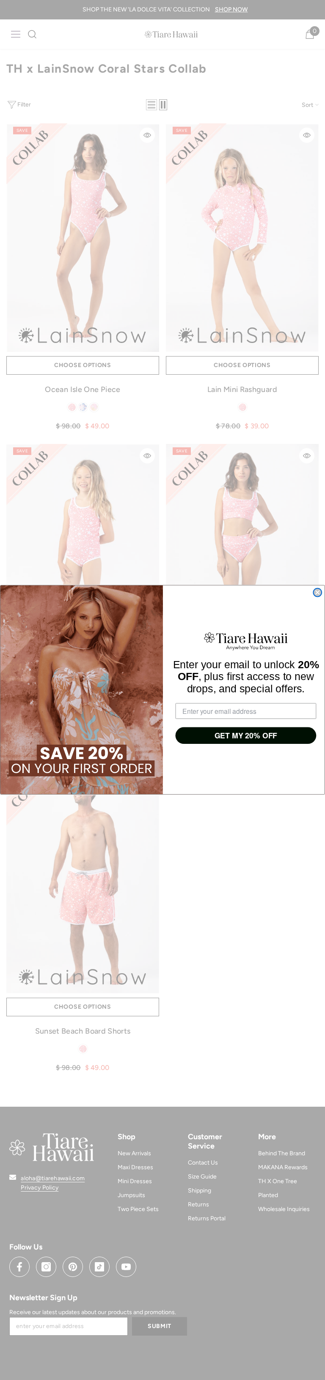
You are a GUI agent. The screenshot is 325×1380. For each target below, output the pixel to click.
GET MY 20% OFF (246, 735)
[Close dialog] (317, 592)
